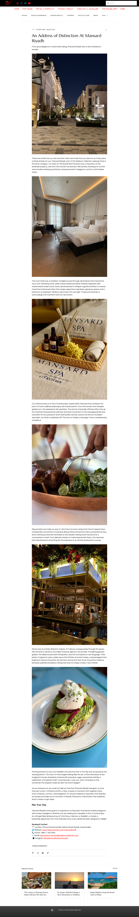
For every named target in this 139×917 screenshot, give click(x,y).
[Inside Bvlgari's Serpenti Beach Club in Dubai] (102, 880)
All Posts (24, 15)
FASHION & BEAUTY (56, 15)
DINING (95, 15)
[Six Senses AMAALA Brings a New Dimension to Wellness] (69, 880)
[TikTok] (21, 3)
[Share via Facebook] (33, 853)
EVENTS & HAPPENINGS (38, 15)
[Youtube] (29, 3)
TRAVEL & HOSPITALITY (39, 846)
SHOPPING (70, 15)
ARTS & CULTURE (83, 15)
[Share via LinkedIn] (43, 853)
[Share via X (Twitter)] (38, 853)
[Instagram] (17, 3)
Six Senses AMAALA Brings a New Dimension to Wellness (68, 893)
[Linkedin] (25, 3)
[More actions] (106, 29)
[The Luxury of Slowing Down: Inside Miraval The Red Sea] (36, 880)
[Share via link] (48, 853)
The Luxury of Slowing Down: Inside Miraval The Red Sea (36, 893)
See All (115, 868)
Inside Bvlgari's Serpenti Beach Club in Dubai (102, 893)
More (103, 15)
